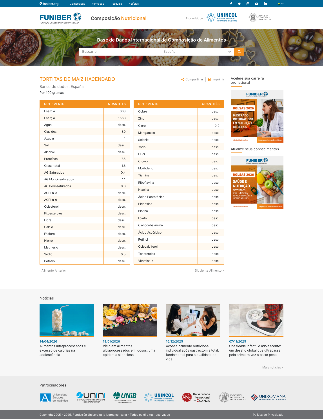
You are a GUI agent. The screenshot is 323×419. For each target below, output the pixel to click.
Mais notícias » (272, 367)
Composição (77, 3)
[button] (192, 79)
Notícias (134, 3)
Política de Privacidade (268, 414)
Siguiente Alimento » (209, 270)
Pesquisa (116, 3)
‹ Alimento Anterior (53, 270)
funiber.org (51, 3)
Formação (98, 3)
